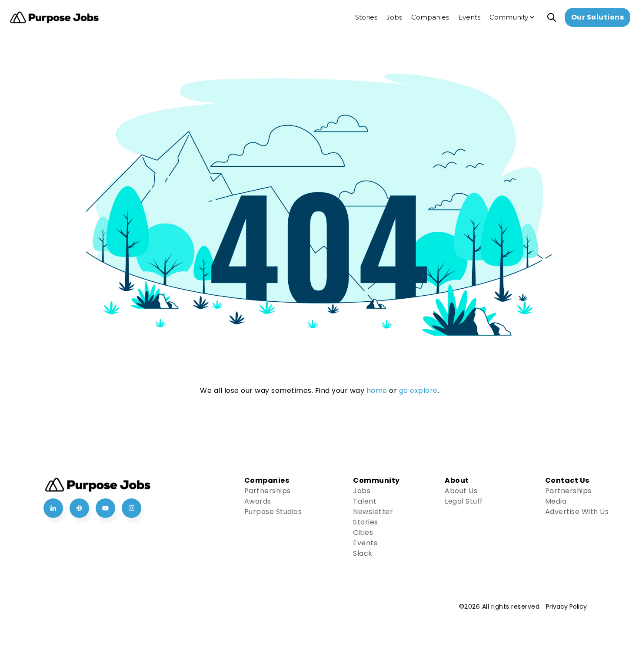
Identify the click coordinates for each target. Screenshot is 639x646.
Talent (364, 501)
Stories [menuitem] (366, 17)
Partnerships (267, 491)
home (376, 391)
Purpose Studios (273, 512)
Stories (365, 522)
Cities (363, 532)
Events (365, 543)
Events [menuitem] (469, 17)
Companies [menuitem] (430, 17)
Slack (363, 553)
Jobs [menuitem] (394, 17)
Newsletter (373, 512)
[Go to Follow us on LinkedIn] (53, 508)
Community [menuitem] (508, 17)
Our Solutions (597, 17)
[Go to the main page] (54, 18)
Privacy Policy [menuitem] (566, 606)
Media (556, 501)
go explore (418, 391)
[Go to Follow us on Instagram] (131, 508)
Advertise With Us (577, 512)
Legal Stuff (464, 501)
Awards (257, 501)
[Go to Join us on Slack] (79, 508)
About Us (461, 491)
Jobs (361, 491)
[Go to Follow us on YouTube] (105, 508)
